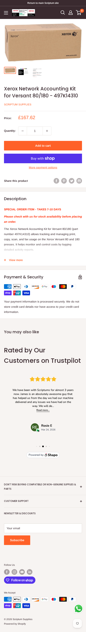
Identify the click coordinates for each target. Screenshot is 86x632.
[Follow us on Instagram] (14, 572)
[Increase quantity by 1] (47, 131)
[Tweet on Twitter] (71, 181)
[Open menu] (6, 12)
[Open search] (63, 12)
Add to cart (43, 145)
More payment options (43, 167)
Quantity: (10, 130)
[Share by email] (79, 181)
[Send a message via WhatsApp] (78, 608)
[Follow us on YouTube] (22, 572)
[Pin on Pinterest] (64, 181)
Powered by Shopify (15, 623)
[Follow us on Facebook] (7, 572)
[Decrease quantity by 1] (22, 131)
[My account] (71, 12)
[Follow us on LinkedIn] (29, 572)
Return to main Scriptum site (43, 3)
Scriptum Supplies (17, 104)
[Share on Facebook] (56, 181)
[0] (78, 12)
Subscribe (17, 540)
